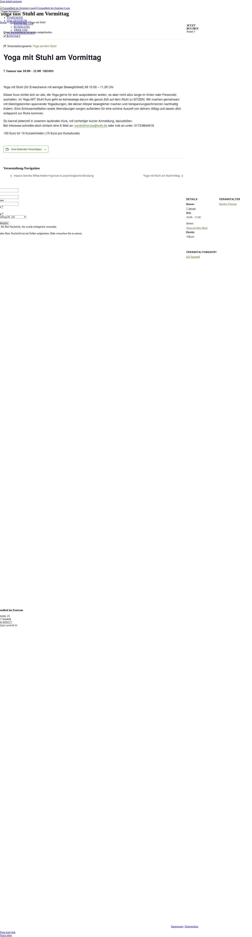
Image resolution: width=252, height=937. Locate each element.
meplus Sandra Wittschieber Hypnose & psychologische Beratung (54, 176)
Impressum (177, 926)
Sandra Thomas (228, 204)
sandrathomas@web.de (91, 125)
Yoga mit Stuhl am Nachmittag (161, 176)
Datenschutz (191, 926)
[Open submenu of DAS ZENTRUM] (28, 21)
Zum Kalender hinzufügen (26, 149)
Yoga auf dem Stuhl (196, 228)
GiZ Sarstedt (193, 256)
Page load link (7, 932)
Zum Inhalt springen (11, 1)
